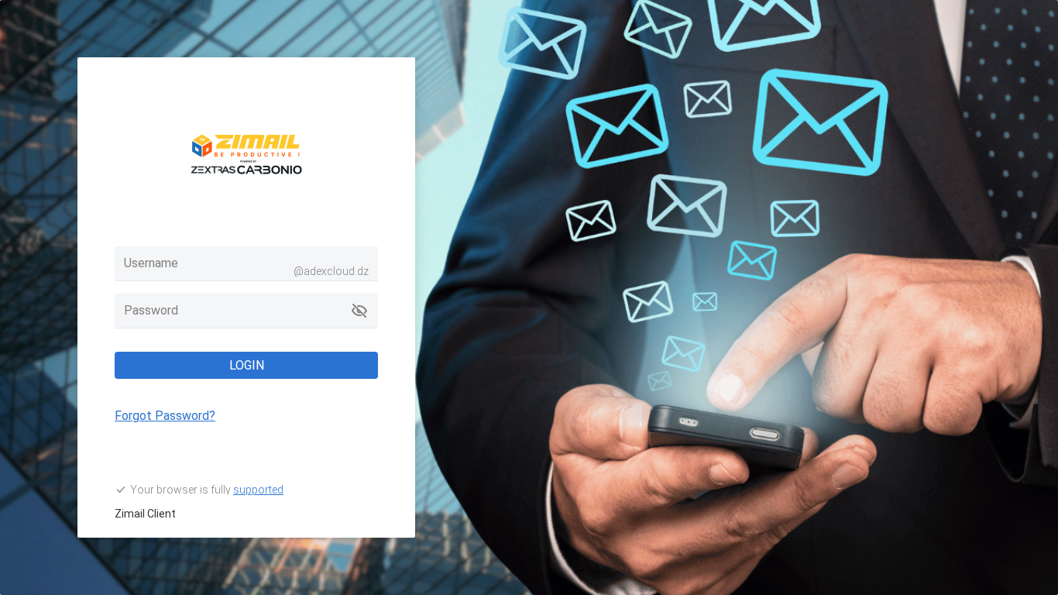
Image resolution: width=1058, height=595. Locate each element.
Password (151, 310)
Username (151, 263)
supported (258, 489)
